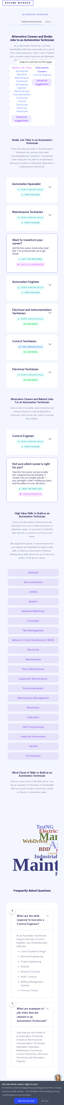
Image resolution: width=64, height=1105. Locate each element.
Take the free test (26, 1100)
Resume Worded (18, 2)
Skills (48, 22)
